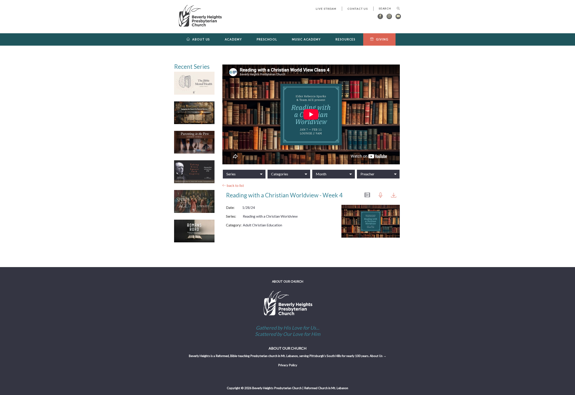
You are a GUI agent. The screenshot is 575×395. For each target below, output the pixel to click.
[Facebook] (380, 16)
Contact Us (357, 8)
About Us (201, 39)
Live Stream (326, 8)
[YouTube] (398, 16)
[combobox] (387, 9)
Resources (345, 39)
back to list (235, 185)
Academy (233, 39)
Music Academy (306, 39)
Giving (382, 39)
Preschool (267, 39)
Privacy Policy (287, 365)
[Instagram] (389, 16)
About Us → (378, 356)
